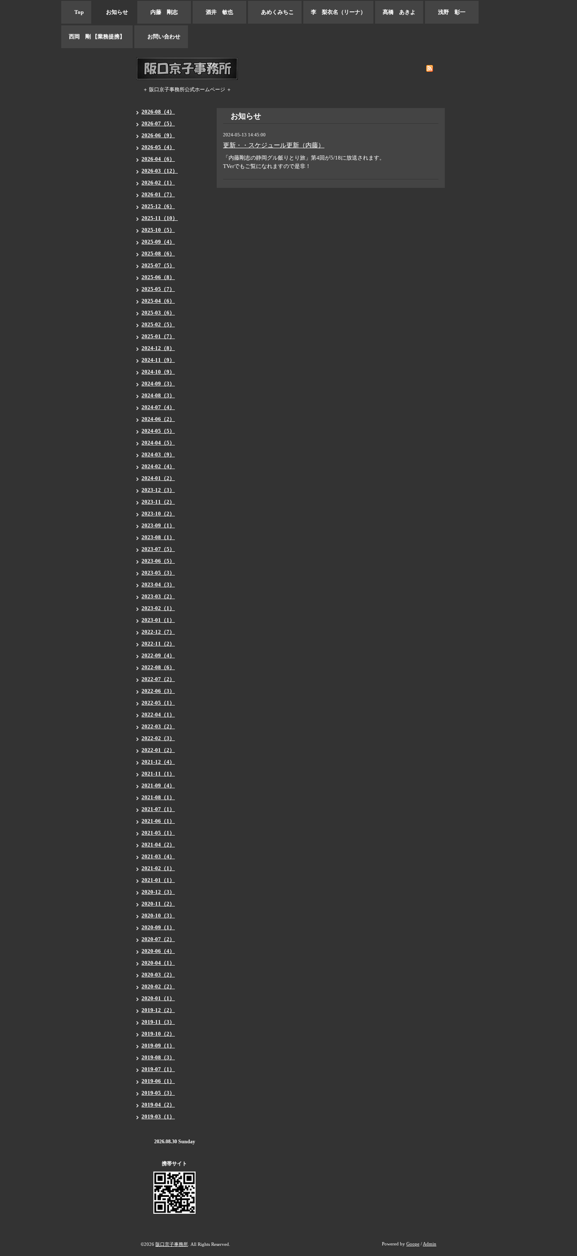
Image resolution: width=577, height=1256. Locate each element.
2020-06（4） (158, 951)
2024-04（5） (158, 442)
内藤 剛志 (164, 12)
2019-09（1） (158, 1045)
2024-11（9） (158, 360)
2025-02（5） (158, 324)
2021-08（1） (158, 797)
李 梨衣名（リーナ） (338, 12)
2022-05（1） (158, 703)
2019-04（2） (158, 1104)
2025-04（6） (158, 301)
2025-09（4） (158, 242)
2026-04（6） (158, 159)
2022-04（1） (158, 714)
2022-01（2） (158, 750)
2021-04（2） (158, 844)
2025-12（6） (158, 206)
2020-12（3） (158, 892)
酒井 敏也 (219, 12)
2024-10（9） (158, 372)
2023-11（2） (158, 502)
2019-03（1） (158, 1116)
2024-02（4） (158, 466)
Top (76, 12)
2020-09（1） (158, 927)
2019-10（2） (158, 1034)
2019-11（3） (158, 1022)
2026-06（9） (158, 135)
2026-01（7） (158, 194)
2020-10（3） (158, 915)
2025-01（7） (158, 336)
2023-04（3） (158, 584)
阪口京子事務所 (171, 1244)
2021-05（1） (158, 833)
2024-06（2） (158, 419)
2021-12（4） (158, 762)
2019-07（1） (158, 1069)
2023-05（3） (158, 573)
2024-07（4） (158, 407)
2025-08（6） (158, 253)
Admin (429, 1243)
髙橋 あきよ (399, 12)
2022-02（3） (158, 738)
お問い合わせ (161, 36)
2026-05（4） (158, 147)
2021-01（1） (158, 880)
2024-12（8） (158, 348)
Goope (412, 1243)
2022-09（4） (158, 655)
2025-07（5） (158, 265)
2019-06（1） (158, 1081)
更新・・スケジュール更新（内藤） (273, 145)
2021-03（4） (158, 856)
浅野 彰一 (452, 12)
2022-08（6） (158, 667)
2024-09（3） (158, 383)
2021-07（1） (158, 809)
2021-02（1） (158, 868)
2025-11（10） (160, 218)
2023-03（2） (158, 596)
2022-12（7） (158, 632)
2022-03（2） (158, 726)
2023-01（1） (158, 620)
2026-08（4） (158, 112)
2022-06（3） (158, 691)
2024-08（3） (158, 395)
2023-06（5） (158, 561)
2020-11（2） (158, 904)
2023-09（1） (158, 525)
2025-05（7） (158, 289)
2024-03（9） (158, 454)
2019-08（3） (158, 1057)
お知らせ (114, 12)
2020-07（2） (158, 939)
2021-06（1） (158, 821)
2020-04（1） (158, 963)
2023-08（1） (158, 537)
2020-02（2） (158, 986)
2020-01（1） (158, 998)
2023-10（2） (158, 513)
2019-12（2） (158, 1010)
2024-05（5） (158, 431)
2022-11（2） (158, 643)
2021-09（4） (158, 785)
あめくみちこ (275, 12)
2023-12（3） (158, 490)
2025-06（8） (158, 277)
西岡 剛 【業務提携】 (97, 36)
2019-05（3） (158, 1093)
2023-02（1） (158, 608)
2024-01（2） (158, 478)
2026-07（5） (158, 123)
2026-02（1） (158, 182)
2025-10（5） (158, 230)
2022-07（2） (158, 679)
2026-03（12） (160, 171)
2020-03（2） (158, 974)
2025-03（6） (158, 312)
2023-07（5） (158, 549)
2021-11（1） (158, 773)
